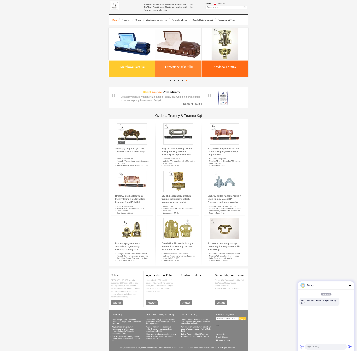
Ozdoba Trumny (225, 30)
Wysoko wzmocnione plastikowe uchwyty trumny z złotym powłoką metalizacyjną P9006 (159, 329)
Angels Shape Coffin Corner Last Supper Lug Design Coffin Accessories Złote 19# (126, 322)
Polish (219, 4)
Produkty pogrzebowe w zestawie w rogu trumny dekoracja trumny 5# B (127, 246)
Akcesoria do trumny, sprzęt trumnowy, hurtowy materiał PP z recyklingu (224, 246)
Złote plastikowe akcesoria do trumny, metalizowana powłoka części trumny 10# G (126, 338)
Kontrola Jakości (191, 275)
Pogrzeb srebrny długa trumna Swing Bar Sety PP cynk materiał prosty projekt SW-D (177, 151)
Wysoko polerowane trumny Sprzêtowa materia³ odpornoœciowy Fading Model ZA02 (196, 329)
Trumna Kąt (117, 314)
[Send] (350, 346)
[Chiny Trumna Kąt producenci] (178, 57)
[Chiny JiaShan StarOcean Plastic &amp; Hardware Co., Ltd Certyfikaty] (221, 94)
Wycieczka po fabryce (156, 20)
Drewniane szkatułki (179, 30)
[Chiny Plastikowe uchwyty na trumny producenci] (225, 57)
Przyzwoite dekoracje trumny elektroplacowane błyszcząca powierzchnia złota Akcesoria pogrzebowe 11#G (123, 330)
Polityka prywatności (127, 348)
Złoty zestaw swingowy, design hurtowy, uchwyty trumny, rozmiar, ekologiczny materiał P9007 (161, 336)
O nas (138, 20)
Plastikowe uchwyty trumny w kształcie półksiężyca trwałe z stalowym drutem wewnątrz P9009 (160, 322)
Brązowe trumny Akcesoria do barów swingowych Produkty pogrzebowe (223, 151)
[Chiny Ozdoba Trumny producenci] (132, 57)
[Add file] (302, 346)
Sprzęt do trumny (189, 314)
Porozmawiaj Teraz (226, 20)
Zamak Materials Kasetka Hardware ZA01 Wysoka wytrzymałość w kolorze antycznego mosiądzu (195, 322)
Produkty (126, 20)
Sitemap (225, 337)
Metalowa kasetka (132, 30)
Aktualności (220, 334)
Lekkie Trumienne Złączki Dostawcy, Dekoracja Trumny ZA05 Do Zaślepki (195, 335)
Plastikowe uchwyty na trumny (160, 314)
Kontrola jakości (179, 20)
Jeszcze (117, 303)
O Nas (115, 275)
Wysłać (242, 319)
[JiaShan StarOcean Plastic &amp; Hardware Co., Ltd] (114, 5)
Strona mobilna (224, 340)
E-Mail (218, 337)
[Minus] (350, 285)
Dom (114, 20)
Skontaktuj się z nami (202, 20)
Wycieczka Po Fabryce (161, 275)
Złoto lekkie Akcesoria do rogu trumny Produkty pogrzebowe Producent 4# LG (177, 246)
